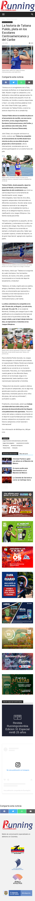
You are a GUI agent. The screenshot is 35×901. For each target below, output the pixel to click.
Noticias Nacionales (12, 19)
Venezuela (14, 448)
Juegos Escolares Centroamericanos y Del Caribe (15, 440)
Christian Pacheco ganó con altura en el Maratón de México (23, 461)
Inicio (3, 19)
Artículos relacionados (10, 454)
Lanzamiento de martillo (22, 443)
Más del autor (23, 454)
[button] (3, 14)
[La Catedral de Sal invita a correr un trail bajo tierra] (7, 480)
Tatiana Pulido (6, 448)
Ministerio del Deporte (16, 445)
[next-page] (6, 487)
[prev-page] (3, 487)
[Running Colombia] (17, 6)
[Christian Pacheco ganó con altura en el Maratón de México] (7, 461)
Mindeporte (6, 445)
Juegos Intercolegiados (8, 443)
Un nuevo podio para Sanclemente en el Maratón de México (20, 470)
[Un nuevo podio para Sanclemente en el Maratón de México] (7, 470)
